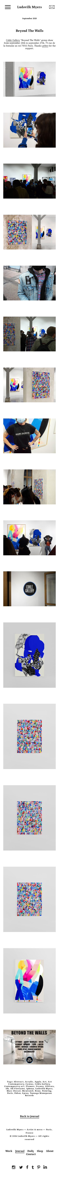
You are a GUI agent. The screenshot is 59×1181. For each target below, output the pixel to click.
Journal (19, 1151)
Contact (31, 1154)
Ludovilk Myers (29, 6)
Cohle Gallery (13, 40)
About (50, 1151)
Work (8, 1151)
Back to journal (29, 1116)
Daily (30, 1151)
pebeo (45, 45)
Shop (40, 1151)
